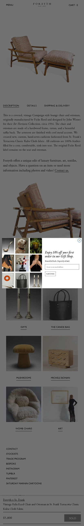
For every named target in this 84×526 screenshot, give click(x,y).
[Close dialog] (79, 240)
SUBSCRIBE (50, 274)
